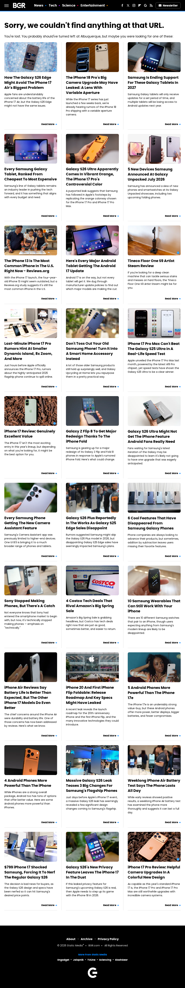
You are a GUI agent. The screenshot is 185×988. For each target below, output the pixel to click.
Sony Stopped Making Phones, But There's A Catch (29, 603)
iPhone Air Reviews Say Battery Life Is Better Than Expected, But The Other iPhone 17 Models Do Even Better (27, 697)
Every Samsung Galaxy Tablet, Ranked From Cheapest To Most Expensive (30, 174)
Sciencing (105, 959)
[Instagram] (133, 5)
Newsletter (170, 5)
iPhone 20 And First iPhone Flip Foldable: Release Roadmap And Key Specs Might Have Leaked (90, 695)
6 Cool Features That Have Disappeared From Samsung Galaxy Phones (152, 523)
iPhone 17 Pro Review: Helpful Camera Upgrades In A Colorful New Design (154, 872)
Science (68, 5)
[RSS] (151, 5)
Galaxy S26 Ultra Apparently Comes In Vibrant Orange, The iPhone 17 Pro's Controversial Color (92, 177)
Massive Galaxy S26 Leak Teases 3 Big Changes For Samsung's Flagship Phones (91, 785)
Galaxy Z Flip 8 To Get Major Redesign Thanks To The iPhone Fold (91, 436)
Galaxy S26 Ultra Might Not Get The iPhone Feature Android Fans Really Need (152, 436)
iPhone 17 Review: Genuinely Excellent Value (29, 434)
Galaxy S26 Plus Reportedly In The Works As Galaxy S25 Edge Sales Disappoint (91, 523)
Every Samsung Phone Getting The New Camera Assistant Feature (27, 523)
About (71, 939)
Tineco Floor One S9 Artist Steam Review (151, 263)
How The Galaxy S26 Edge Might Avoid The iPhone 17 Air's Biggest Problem (27, 82)
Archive (86, 939)
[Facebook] (122, 5)
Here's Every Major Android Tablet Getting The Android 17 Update (91, 265)
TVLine (91, 959)
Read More (47, 124)
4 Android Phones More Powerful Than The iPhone (27, 783)
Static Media (75, 946)
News (38, 5)
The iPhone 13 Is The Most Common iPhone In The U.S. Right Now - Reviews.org (29, 265)
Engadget (63, 959)
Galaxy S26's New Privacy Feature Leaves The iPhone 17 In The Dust (92, 872)
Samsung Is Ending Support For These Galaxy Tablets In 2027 (153, 82)
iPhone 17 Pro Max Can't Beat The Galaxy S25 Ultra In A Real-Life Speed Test (154, 348)
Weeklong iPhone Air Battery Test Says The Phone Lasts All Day (154, 785)
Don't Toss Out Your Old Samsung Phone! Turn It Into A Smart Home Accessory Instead (92, 351)
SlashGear (121, 959)
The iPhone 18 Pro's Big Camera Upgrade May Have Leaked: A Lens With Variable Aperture (92, 85)
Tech (53, 5)
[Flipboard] (139, 5)
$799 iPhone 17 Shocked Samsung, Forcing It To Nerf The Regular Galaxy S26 (29, 872)
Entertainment (93, 5)
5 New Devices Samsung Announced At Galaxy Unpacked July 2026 (150, 174)
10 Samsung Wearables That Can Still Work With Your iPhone (154, 606)
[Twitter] (128, 5)
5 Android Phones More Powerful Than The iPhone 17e (151, 692)
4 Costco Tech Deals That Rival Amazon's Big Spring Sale (90, 605)
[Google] (145, 5)
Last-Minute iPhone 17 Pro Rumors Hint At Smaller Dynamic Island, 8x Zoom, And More (28, 351)
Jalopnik (78, 959)
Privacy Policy (108, 939)
